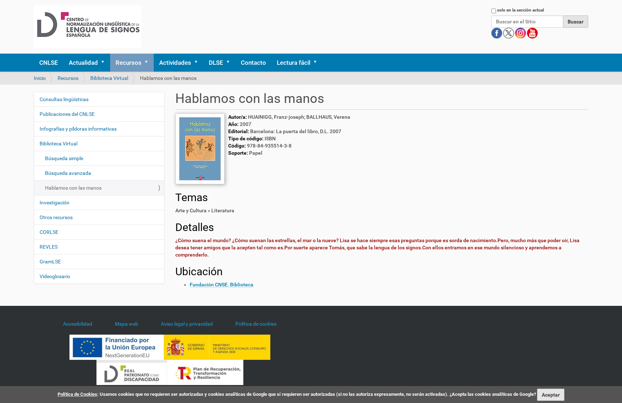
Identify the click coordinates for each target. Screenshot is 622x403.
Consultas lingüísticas (64, 99)
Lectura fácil (293, 62)
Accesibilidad (77, 324)
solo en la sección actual (520, 10)
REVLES (49, 247)
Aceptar (551, 395)
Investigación (54, 202)
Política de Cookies (77, 394)
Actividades (175, 62)
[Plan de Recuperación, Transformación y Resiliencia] (205, 372)
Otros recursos (56, 217)
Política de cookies (255, 324)
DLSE (216, 62)
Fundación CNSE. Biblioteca (221, 284)
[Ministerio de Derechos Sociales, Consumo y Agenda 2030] (217, 346)
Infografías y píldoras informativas (78, 129)
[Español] (87, 26)
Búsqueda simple (64, 158)
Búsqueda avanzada (68, 173)
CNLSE (48, 62)
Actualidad (83, 62)
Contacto (253, 62)
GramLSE (50, 261)
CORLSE (49, 232)
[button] (105, 63)
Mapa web (126, 324)
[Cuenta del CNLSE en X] (509, 33)
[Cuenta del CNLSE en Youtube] (532, 33)
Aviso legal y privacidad (187, 324)
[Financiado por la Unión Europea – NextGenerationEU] (116, 346)
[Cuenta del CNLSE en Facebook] (497, 33)
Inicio (40, 78)
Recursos (128, 62)
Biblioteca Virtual (109, 78)
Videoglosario (55, 276)
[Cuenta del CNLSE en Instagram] (521, 33)
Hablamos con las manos (73, 188)
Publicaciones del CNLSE (67, 114)
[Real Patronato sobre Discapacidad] (131, 372)
